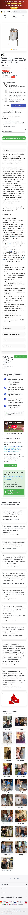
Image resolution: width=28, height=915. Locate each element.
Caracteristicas (7, 346)
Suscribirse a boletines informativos (11, 897)
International (19, 904)
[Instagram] (14, 878)
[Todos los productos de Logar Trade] (4, 54)
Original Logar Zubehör (8, 82)
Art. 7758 (14, 236)
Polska (12, 904)
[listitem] (14, 36)
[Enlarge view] (14, 36)
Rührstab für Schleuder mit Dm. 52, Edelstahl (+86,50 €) (17, 96)
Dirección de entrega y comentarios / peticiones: (12, 117)
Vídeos (5, 340)
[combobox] (20, 11)
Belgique (3, 903)
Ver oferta (14, 7)
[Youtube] (17, 878)
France (26, 901)
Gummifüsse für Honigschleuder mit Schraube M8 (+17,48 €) (17, 86)
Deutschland (5, 901)
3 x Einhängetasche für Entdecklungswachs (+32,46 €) (17, 91)
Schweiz (20, 901)
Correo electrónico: (7, 131)
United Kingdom (20, 903)
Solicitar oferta (22, 356)
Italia (7, 904)
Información (4, 884)
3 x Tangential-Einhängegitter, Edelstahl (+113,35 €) (17, 100)
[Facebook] (10, 878)
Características (7, 328)
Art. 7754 (9, 252)
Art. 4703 (8, 244)
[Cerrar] (26, 1)
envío (11, 80)
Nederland (11, 903)
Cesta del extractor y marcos (11, 334)
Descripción (6, 150)
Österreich (13, 901)
